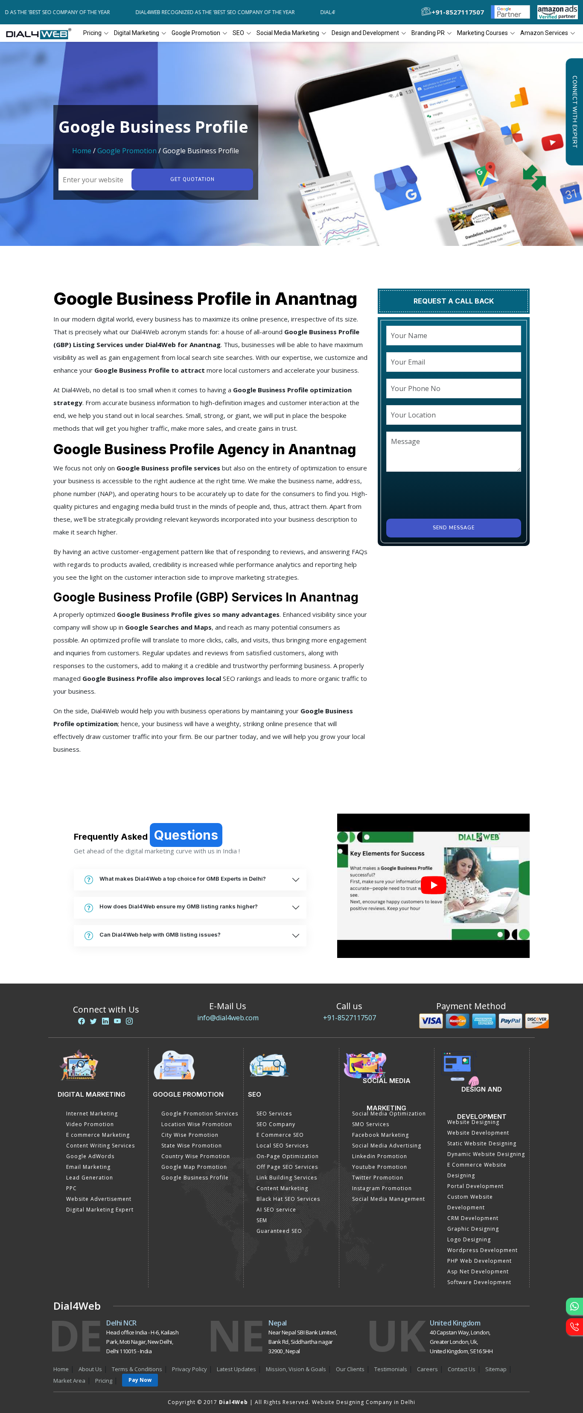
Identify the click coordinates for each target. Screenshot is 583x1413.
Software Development (479, 1282)
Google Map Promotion (194, 1167)
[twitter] (93, 1021)
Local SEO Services (283, 1145)
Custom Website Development (470, 1202)
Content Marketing (282, 1188)
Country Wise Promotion (195, 1156)
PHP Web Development (479, 1260)
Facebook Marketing (380, 1135)
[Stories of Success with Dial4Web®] (433, 886)
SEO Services (274, 1113)
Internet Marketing (92, 1113)
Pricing (92, 32)
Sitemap (496, 1369)
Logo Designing (469, 1239)
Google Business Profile (195, 1177)
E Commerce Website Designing (477, 1170)
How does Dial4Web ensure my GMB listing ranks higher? (178, 906)
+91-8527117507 (349, 1017)
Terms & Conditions (137, 1369)
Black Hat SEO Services (288, 1199)
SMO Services (370, 1124)
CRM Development (472, 1218)
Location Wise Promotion (196, 1124)
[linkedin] (105, 1021)
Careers (427, 1369)
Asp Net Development (478, 1271)
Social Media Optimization (389, 1113)
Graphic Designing (473, 1228)
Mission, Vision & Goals (296, 1369)
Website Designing (473, 1122)
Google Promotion (127, 150)
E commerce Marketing (98, 1135)
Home (81, 150)
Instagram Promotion (382, 1188)
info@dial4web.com (228, 1017)
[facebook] (81, 1021)
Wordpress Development (482, 1250)
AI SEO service (276, 1209)
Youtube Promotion (379, 1167)
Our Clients (350, 1369)
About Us (90, 1369)
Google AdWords (90, 1156)
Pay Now (140, 1380)
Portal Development (475, 1186)
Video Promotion (90, 1124)
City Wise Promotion (190, 1135)
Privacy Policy (189, 1369)
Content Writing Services (100, 1145)
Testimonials (390, 1369)
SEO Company (276, 1124)
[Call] (574, 1326)
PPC (71, 1188)
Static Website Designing (481, 1143)
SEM (262, 1220)
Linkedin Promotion (379, 1156)
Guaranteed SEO (279, 1231)
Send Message (454, 528)
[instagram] (129, 1021)
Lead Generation (89, 1177)
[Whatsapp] (574, 1306)
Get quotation (192, 179)
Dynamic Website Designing (486, 1154)
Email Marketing (88, 1167)
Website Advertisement (98, 1199)
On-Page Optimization (288, 1156)
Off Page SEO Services (287, 1167)
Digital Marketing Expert (100, 1209)
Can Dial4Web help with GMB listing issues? (160, 934)
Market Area (69, 1380)
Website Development (478, 1132)
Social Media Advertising (386, 1145)
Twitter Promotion (377, 1177)
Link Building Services (287, 1177)
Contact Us (461, 1369)
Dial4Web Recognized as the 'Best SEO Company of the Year (204, 12)
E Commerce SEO (280, 1135)
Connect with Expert (574, 112)
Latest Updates (236, 1369)
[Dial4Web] (41, 33)
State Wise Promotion (191, 1145)
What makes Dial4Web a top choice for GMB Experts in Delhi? (182, 878)
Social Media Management (388, 1199)
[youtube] (117, 1021)
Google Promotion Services (199, 1113)
